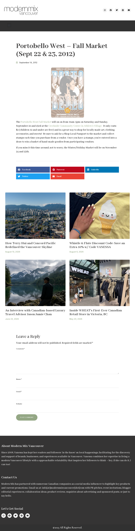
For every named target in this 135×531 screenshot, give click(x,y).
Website (19, 404)
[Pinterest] (123, 10)
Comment (20, 349)
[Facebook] (111, 10)
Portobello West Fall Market (36, 122)
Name (19, 379)
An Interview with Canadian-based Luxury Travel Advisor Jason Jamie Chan (35, 312)
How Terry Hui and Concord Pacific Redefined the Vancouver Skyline (30, 245)
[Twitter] (117, 10)
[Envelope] (129, 10)
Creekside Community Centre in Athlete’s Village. (75, 126)
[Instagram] (105, 10)
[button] (9, 25)
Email (19, 392)
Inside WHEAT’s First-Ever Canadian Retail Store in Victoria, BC (95, 312)
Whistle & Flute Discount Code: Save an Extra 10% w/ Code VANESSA (97, 245)
